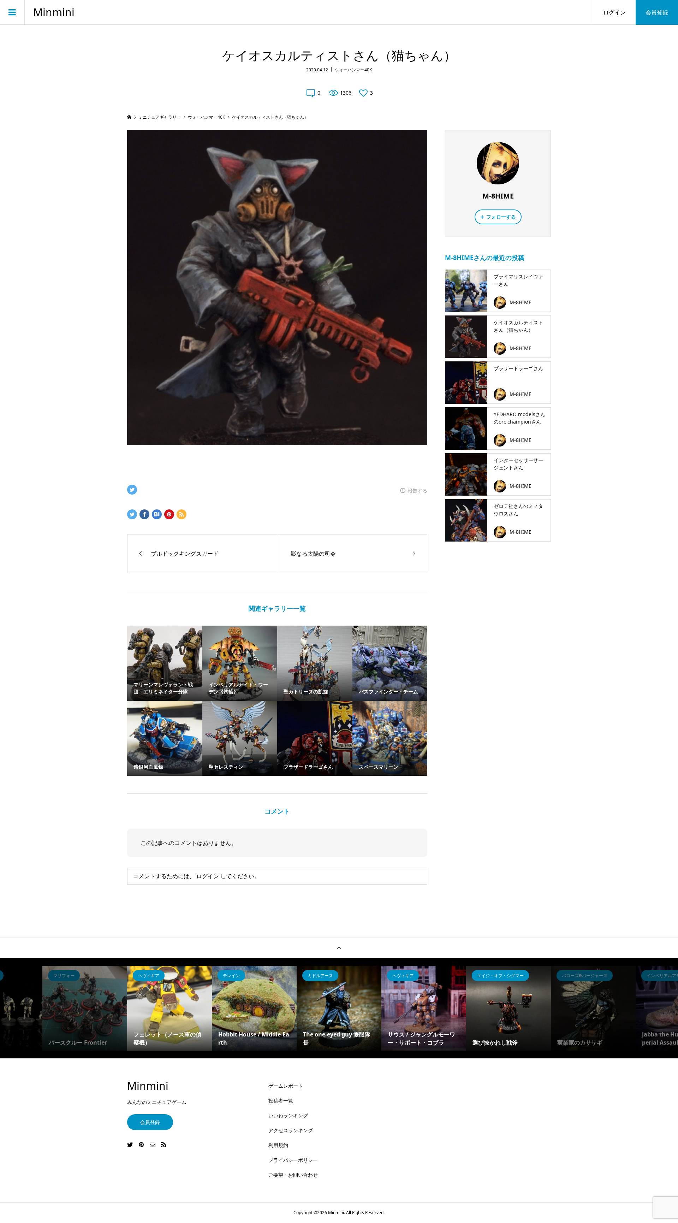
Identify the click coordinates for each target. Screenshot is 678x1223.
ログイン (614, 12)
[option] (84, 1008)
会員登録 (657, 12)
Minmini (54, 12)
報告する (417, 490)
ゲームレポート (285, 1085)
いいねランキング (288, 1115)
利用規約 (278, 1145)
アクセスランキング (290, 1130)
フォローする (501, 216)
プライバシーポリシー (293, 1160)
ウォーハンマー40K (353, 70)
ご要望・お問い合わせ (293, 1174)
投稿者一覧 (280, 1100)
